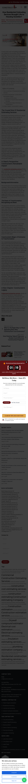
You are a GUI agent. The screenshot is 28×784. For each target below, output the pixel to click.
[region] (14, 771)
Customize (14, 776)
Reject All (14, 780)
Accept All (14, 772)
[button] (24, 780)
